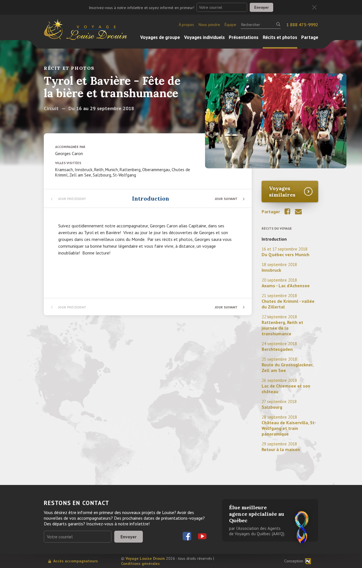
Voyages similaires (282, 191)
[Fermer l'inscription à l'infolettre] (314, 7)
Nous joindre (209, 24)
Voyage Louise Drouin (145, 558)
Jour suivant (226, 199)
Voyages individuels (204, 37)
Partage (309, 37)
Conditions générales (140, 563)
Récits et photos (280, 37)
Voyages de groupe (160, 37)
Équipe (230, 24)
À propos (186, 24)
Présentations (243, 37)
